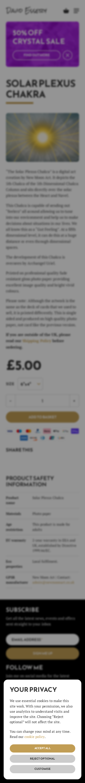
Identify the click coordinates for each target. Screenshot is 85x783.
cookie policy (34, 736)
